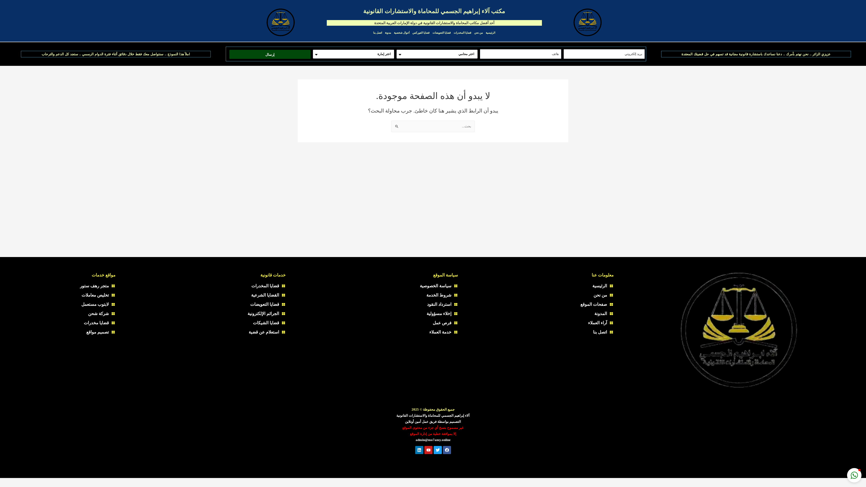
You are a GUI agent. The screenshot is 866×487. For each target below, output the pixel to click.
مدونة (388, 32)
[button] (854, 475)
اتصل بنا (377, 32)
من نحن (478, 32)
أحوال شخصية (402, 32)
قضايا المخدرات (462, 32)
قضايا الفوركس (421, 32)
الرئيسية (490, 32)
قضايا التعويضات (442, 32)
